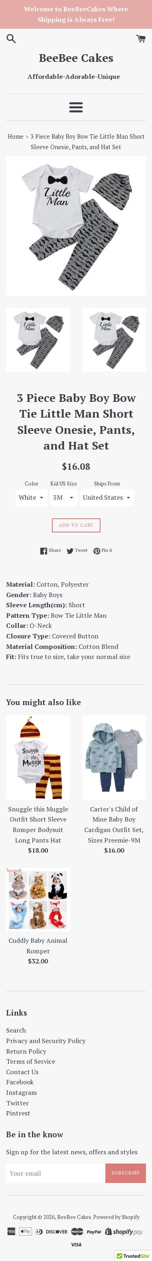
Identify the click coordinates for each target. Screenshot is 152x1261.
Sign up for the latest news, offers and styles (71, 1151)
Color (32, 483)
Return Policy (26, 1051)
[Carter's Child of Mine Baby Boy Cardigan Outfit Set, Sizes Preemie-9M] (114, 757)
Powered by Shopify (116, 1217)
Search (16, 1030)
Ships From (107, 483)
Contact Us (22, 1071)
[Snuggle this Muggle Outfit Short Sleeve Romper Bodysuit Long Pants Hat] (38, 757)
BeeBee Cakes (76, 57)
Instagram (21, 1092)
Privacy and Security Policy (46, 1040)
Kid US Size (63, 483)
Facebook (20, 1081)
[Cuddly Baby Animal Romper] (38, 900)
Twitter (17, 1102)
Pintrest (18, 1113)
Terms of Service (30, 1061)
